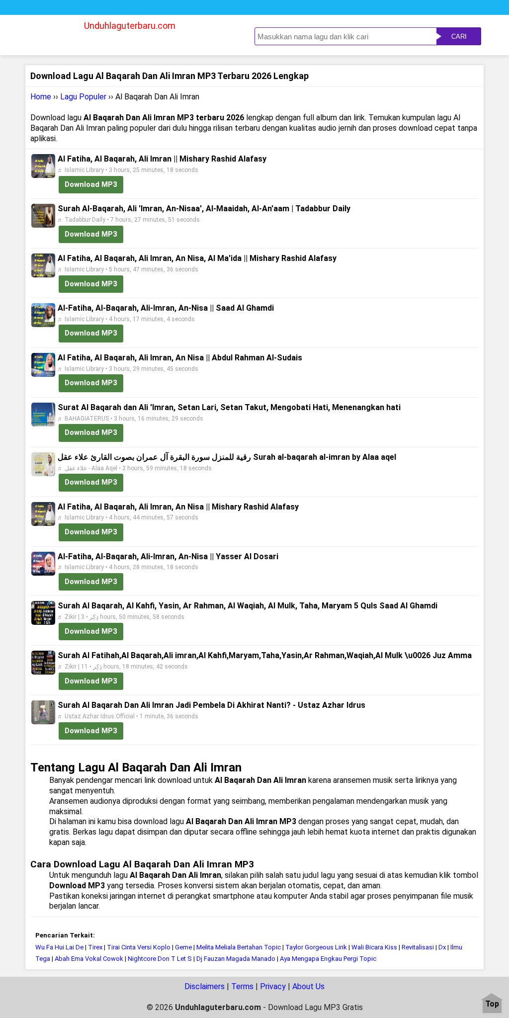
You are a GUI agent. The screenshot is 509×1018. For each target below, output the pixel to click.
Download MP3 (91, 184)
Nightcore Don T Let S (160, 958)
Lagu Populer (83, 96)
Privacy (273, 986)
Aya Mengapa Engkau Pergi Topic (328, 958)
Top (492, 1004)
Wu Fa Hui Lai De (60, 947)
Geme (183, 947)
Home (40, 96)
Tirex (95, 947)
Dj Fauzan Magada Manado (235, 958)
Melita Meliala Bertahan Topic (238, 947)
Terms (242, 986)
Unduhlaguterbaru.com (129, 25)
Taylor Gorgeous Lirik (316, 947)
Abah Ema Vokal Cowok (90, 958)
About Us (308, 986)
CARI (459, 36)
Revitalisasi (418, 947)
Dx (442, 947)
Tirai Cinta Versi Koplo (139, 947)
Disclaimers (204, 986)
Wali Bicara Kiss (374, 947)
